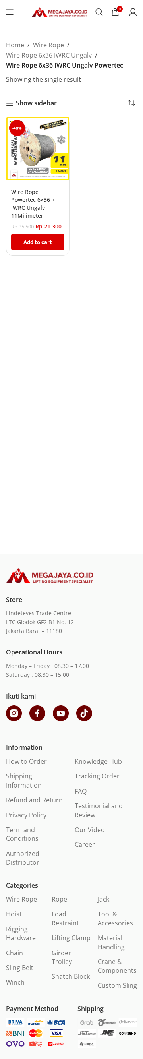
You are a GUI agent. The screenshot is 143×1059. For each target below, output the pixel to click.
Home (15, 45)
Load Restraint (65, 918)
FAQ (81, 791)
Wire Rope (48, 45)
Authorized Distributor (22, 858)
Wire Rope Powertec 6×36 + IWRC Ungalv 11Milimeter (33, 203)
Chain (14, 953)
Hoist (14, 914)
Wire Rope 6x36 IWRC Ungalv (49, 55)
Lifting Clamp (71, 937)
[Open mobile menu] (10, 12)
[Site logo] (59, 11)
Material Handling (111, 942)
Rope (59, 899)
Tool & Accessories (115, 918)
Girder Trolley (62, 957)
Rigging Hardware (21, 933)
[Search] (99, 12)
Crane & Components (117, 966)
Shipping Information (24, 780)
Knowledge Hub (98, 761)
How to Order (26, 761)
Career (85, 844)
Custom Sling (117, 985)
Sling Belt (19, 967)
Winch (15, 982)
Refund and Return (34, 800)
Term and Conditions (22, 834)
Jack (103, 899)
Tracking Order (97, 776)
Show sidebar (36, 103)
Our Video (90, 829)
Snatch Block (71, 976)
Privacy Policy (26, 815)
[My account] (133, 12)
